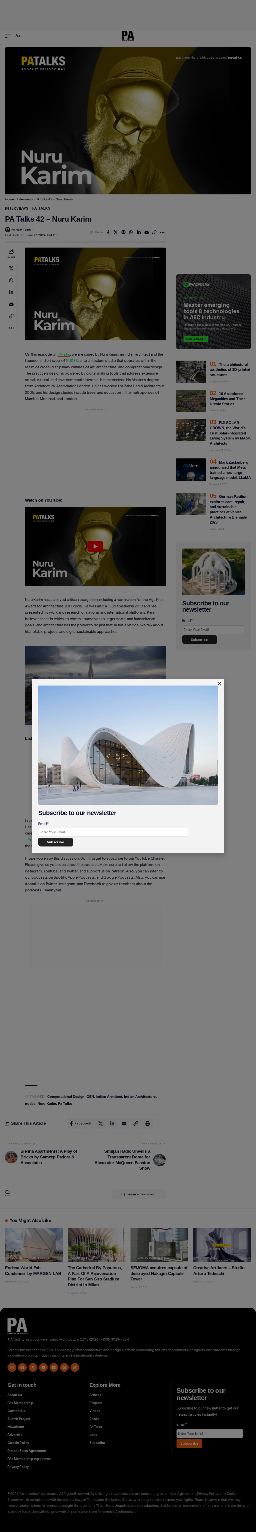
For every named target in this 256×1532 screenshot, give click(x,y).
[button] (219, 683)
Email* (43, 824)
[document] (128, 766)
